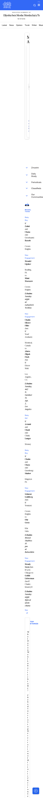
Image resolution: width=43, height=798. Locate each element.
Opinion (19, 25)
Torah (27, 25)
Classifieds (28, 188)
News (11, 25)
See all (26, 611)
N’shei (34, 25)
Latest (4, 25)
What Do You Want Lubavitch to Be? (28, 661)
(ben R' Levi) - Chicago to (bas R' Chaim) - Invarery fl (29, 575)
